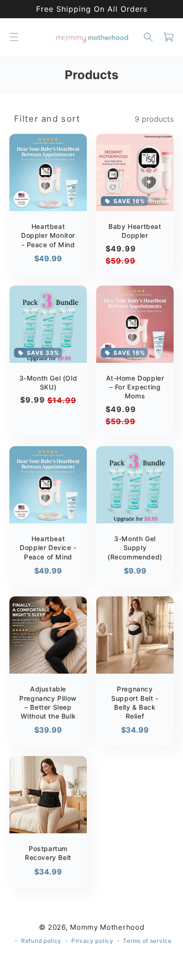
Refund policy (41, 940)
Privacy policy (92, 940)
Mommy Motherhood (107, 927)
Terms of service (147, 940)
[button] (14, 37)
